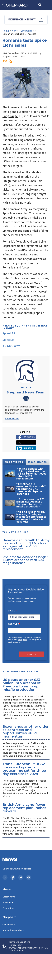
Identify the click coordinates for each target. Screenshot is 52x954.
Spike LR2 (8, 333)
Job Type (14, 624)
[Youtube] (28, 877)
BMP (23, 226)
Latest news (8, 896)
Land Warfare (28, 30)
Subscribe (7, 902)
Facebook (29, 437)
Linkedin (29, 448)
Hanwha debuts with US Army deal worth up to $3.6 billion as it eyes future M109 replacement (25, 544)
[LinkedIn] (4, 877)
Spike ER (8, 340)
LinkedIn (26, 398)
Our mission (8, 924)
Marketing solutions (13, 930)
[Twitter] (20, 877)
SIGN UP (31, 654)
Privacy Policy (22, 640)
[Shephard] (14, 5)
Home (5, 30)
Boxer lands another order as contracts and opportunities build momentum (25, 731)
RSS (4, 61)
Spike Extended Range (16, 231)
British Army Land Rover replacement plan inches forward (24, 808)
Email (12, 611)
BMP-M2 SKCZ (11, 346)
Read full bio (12, 418)
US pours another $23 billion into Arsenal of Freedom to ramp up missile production (21, 685)
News (15, 30)
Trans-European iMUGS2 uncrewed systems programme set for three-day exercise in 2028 (24, 769)
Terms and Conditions (19, 942)
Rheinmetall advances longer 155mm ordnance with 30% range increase (25, 560)
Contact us (8, 908)
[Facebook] (12, 877)
